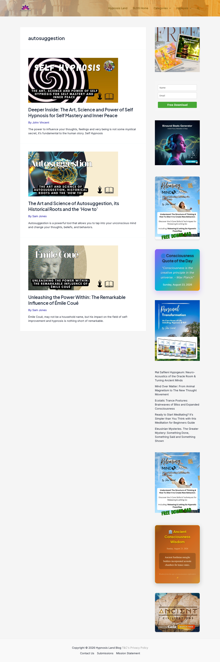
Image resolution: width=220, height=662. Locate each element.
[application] (169, 8)
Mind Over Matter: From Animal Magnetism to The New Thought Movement (176, 390)
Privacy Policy (139, 647)
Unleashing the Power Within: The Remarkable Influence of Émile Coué (77, 300)
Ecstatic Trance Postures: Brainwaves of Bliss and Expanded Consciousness (177, 404)
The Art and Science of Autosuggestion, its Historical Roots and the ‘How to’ (73, 206)
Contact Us (87, 653)
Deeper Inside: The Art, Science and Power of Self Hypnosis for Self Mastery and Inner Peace (80, 112)
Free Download (177, 105)
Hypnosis (182, 8)
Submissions (105, 653)
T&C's (126, 647)
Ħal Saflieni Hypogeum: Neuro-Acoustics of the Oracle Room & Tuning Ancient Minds (175, 376)
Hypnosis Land (117, 8)
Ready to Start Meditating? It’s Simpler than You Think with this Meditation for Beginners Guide (175, 418)
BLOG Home (140, 8)
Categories (161, 8)
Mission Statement (128, 653)
